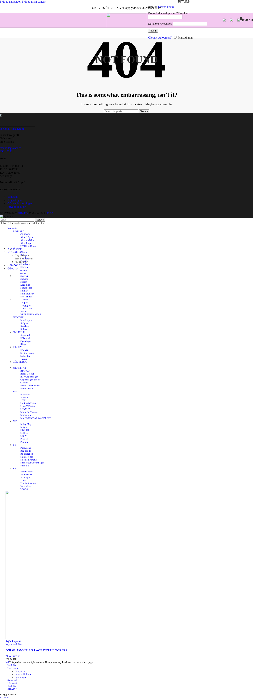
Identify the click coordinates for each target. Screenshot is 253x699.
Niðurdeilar (26, 287)
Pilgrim (24, 441)
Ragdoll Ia (25, 450)
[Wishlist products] (231, 20)
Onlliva (24, 433)
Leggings (25, 284)
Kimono (24, 278)
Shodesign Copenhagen (32, 462)
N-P (15, 421)
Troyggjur (25, 305)
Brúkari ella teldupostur (168, 13)
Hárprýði (24, 350)
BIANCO (24, 370)
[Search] (224, 20)
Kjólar (23, 281)
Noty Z (23, 427)
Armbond (25, 335)
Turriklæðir (26, 308)
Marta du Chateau (29, 412)
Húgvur (24, 275)
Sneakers (24, 326)
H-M (15, 391)
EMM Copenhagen (30, 385)
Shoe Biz (24, 465)
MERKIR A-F (19, 367)
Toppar (23, 302)
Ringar (23, 344)
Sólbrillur (25, 356)
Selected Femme (28, 459)
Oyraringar (25, 341)
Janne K (24, 397)
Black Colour (27, 373)
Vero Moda (25, 486)
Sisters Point (26, 471)
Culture (24, 382)
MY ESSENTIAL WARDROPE (35, 418)
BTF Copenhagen (29, 376)
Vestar (23, 311)
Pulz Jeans (25, 447)
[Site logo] (126, 27)
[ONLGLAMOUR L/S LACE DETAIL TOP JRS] (55, 638)
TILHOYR (18, 347)
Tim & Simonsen (28, 483)
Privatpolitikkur (24, 258)
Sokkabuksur (27, 293)
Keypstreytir (22, 255)
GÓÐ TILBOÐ (20, 361)
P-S (14, 444)
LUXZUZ (25, 409)
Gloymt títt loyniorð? (160, 37)
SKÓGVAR (18, 317)
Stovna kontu (166, 7)
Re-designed (26, 453)
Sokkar (23, 290)
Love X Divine (27, 406)
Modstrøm (25, 415)
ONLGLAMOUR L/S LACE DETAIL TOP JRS (36, 650)
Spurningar (21, 261)
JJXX (23, 400)
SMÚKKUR (19, 332)
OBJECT (24, 430)
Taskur (23, 358)
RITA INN (12, 689)
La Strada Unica (28, 403)
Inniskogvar (26, 320)
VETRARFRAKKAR (30, 314)
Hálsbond (25, 338)
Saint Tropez (26, 456)
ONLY (23, 436)
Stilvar (23, 329)
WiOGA (24, 489)
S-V (15, 468)
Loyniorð (160, 23)
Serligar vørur (27, 353)
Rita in (153, 30)
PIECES (24, 439)
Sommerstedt (26, 474)
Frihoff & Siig (27, 388)
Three (23, 480)
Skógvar (24, 323)
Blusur (9, 656)
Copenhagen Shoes (30, 379)
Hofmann (25, 394)
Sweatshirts (26, 296)
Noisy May (25, 424)
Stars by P (25, 477)
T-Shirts (24, 299)
